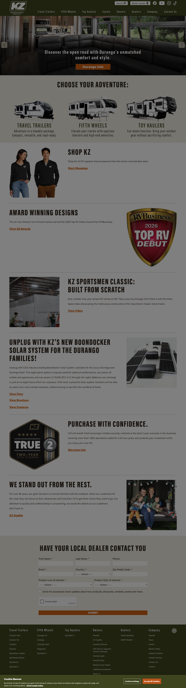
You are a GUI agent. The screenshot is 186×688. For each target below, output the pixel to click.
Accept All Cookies (152, 681)
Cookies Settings (132, 681)
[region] (93, 681)
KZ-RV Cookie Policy (35, 685)
